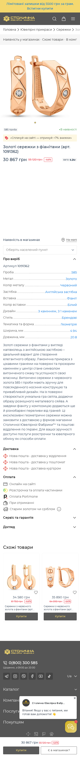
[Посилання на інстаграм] (15, 676)
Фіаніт (72, 298)
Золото (71, 279)
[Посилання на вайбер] (23, 676)
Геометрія (69, 324)
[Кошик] (63, 18)
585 (74, 272)
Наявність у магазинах (21, 39)
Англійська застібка (61, 292)
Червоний (68, 285)
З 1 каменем (67, 311)
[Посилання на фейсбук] (32, 676)
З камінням (47, 311)
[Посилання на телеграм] (6, 676)
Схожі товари (52, 39)
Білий (72, 304)
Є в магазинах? (59, 750)
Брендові (69, 317)
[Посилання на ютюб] (40, 676)
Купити (21, 750)
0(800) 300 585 (23, 663)
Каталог (11, 689)
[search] (54, 19)
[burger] (73, 19)
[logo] (19, 19)
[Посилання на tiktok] (49, 676)
